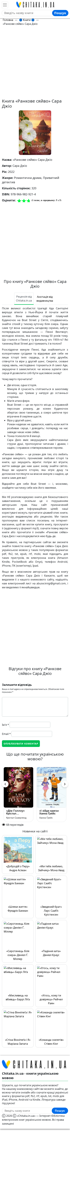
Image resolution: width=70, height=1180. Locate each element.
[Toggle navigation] (5, 5)
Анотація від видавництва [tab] (44, 298)
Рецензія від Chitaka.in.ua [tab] (24, 298)
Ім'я (5, 725)
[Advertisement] (35, 63)
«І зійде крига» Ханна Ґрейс (49, 812)
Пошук (60, 13)
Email (6, 734)
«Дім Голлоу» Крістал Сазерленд (15, 812)
